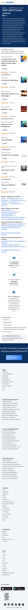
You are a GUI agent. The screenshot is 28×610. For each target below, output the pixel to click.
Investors (4, 555)
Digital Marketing (6, 380)
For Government (6, 510)
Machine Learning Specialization (9, 445)
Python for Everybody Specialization (10, 449)
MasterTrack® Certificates (8, 504)
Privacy (4, 559)
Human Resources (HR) (7, 382)
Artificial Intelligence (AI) (7, 374)
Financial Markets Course (8, 443)
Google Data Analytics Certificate (9, 405)
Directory (4, 569)
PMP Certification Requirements (9, 474)
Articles (4, 567)
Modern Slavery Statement (8, 573)
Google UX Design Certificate (8, 411)
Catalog (4, 498)
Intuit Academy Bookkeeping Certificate (11, 419)
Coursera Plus (5, 500)
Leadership (4, 494)
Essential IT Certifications (8, 468)
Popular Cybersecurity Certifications (10, 476)
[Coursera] (9, 2)
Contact (4, 565)
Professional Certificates (8, 502)
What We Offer (5, 492)
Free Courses (5, 518)
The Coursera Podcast (7, 539)
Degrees (4, 506)
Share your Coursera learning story (10, 478)
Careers (4, 496)
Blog (3, 537)
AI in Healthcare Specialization (9, 437)
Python (4, 388)
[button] (14, 15)
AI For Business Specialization (9, 433)
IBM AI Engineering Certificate (9, 413)
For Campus (5, 512)
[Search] (25, 2)
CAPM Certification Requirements (9, 462)
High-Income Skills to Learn (8, 470)
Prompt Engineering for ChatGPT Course (11, 447)
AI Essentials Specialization (8, 431)
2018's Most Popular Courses (16, 8)
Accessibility (5, 563)
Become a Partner (6, 514)
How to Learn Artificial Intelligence (10, 472)
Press (3, 552)
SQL (3, 390)
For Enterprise (5, 508)
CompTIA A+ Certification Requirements (11, 464)
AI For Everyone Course (7, 435)
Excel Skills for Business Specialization (11, 441)
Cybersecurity (5, 376)
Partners (4, 533)
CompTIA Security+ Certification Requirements (12, 466)
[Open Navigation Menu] (3, 2)
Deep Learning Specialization (8, 439)
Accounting (4, 372)
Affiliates (4, 571)
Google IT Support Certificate (9, 407)
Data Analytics (5, 378)
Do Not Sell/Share (6, 575)
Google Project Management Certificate (11, 409)
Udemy (4, 520)
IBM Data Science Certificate (8, 417)
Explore (4, 8)
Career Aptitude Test (7, 460)
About (3, 490)
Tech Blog (4, 541)
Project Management (7, 386)
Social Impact (5, 516)
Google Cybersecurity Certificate (9, 403)
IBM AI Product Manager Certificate (10, 415)
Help (3, 561)
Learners (4, 531)
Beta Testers (5, 535)
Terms (3, 557)
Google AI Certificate (7, 401)
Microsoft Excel (5, 384)
